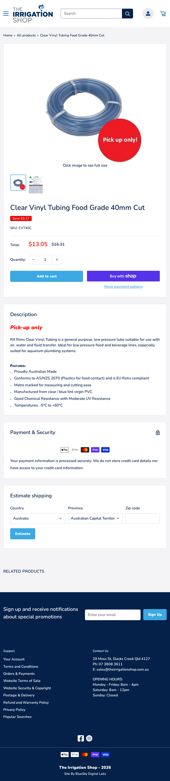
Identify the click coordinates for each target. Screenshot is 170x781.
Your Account (14, 659)
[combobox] (91, 13)
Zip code (133, 508)
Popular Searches (17, 716)
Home (7, 35)
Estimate (22, 533)
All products (26, 35)
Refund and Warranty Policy (26, 702)
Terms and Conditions (20, 666)
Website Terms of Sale (22, 680)
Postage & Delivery (19, 695)
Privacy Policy (14, 709)
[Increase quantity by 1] (57, 259)
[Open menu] (6, 13)
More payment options (123, 286)
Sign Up (155, 614)
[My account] (148, 13)
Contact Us (100, 651)
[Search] (127, 13)
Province (75, 508)
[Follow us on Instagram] (89, 738)
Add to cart (47, 276)
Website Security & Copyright (27, 688)
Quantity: (18, 259)
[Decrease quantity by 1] (33, 259)
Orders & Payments (19, 673)
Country (17, 508)
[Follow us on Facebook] (81, 738)
